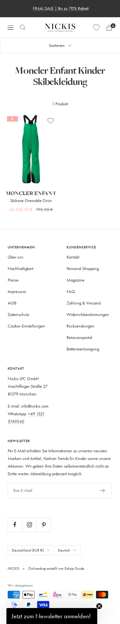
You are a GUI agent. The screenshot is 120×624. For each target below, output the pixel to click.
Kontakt (73, 257)
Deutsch (64, 550)
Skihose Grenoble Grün (31, 200)
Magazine (75, 280)
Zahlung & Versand (83, 303)
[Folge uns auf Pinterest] (43, 524)
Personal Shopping (83, 268)
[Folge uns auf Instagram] (29, 524)
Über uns (15, 257)
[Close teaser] (99, 606)
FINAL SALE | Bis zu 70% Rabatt (61, 8)
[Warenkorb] (109, 28)
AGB (12, 303)
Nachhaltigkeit (20, 268)
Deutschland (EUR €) (28, 550)
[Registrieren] (102, 490)
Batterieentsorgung (83, 349)
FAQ (71, 291)
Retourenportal (79, 337)
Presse (13, 280)
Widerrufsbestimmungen (88, 314)
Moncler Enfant (31, 193)
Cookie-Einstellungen (26, 326)
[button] (51, 616)
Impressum (17, 291)
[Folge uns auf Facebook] (15, 524)
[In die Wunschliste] (50, 120)
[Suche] (23, 27)
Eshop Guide (74, 568)
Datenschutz (18, 314)
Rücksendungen (80, 326)
